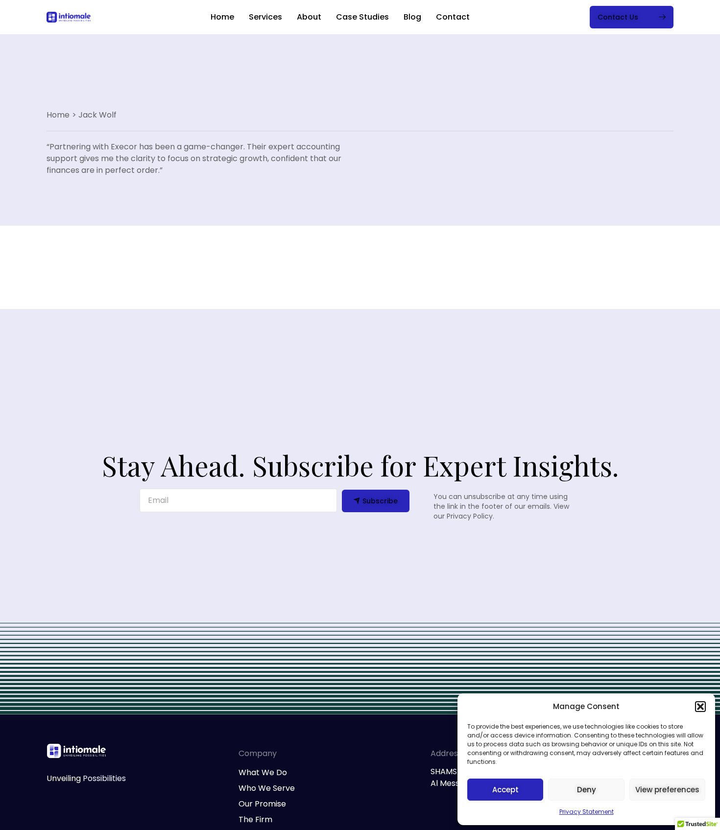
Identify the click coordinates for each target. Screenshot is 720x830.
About (309, 17)
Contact (453, 17)
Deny (586, 789)
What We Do (263, 772)
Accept (505, 789)
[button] (700, 706)
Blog (412, 17)
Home (222, 17)
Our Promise (262, 803)
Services (265, 17)
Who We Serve (267, 788)
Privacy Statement (586, 811)
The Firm (255, 819)
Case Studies (362, 17)
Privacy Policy (470, 516)
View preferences (667, 789)
